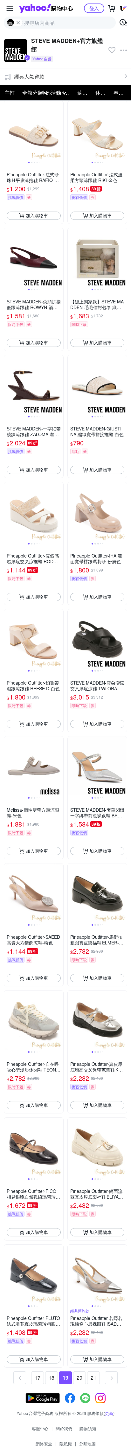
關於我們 (64, 1428)
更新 (109, 1413)
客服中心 (40, 1428)
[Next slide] (59, 131)
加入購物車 (37, 215)
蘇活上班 (84, 92)
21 (93, 1377)
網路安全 (44, 1444)
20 (79, 1377)
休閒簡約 (102, 92)
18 (51, 1377)
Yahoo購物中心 (46, 8)
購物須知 (87, 1428)
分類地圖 (87, 1444)
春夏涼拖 (121, 92)
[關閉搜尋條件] (18, 22)
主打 (9, 92)
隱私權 (65, 1444)
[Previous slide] (8, 131)
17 (37, 1377)
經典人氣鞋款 (29, 76)
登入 (94, 8)
